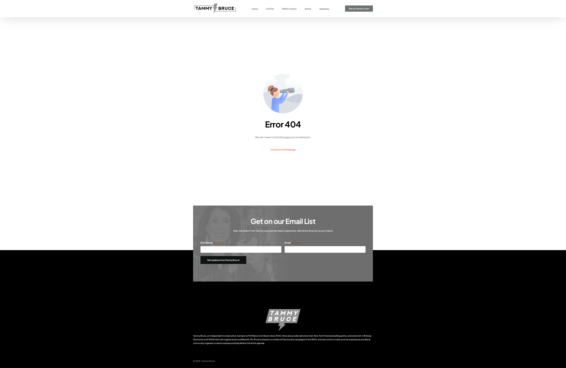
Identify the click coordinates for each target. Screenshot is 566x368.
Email (293, 242)
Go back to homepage (283, 149)
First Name (211, 242)
